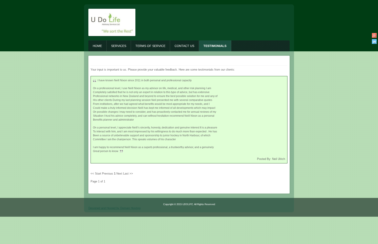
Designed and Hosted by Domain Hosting (114, 208)
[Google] (374, 35)
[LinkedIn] (374, 41)
